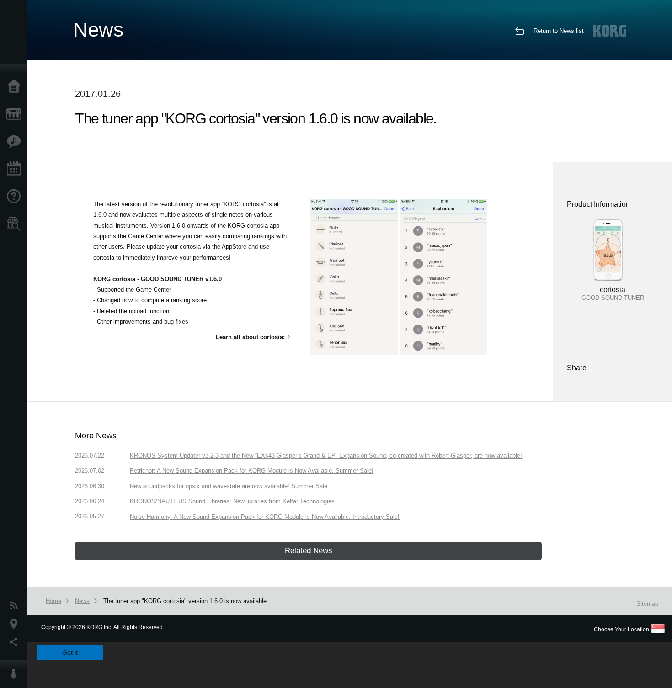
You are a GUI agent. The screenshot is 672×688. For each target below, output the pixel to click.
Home (16, 87)
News (16, 606)
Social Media (16, 642)
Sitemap (647, 603)
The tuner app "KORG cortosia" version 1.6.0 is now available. (185, 600)
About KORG (16, 674)
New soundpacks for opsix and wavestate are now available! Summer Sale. (229, 486)
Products (16, 114)
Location (16, 624)
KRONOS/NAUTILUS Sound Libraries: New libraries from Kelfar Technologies (232, 501)
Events (16, 169)
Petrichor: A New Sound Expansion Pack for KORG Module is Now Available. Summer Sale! (251, 470)
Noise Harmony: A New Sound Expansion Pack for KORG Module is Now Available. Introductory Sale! (265, 516)
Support (16, 196)
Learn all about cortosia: (250, 337)
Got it (70, 652)
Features (16, 141)
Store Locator (16, 224)
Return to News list (558, 30)
